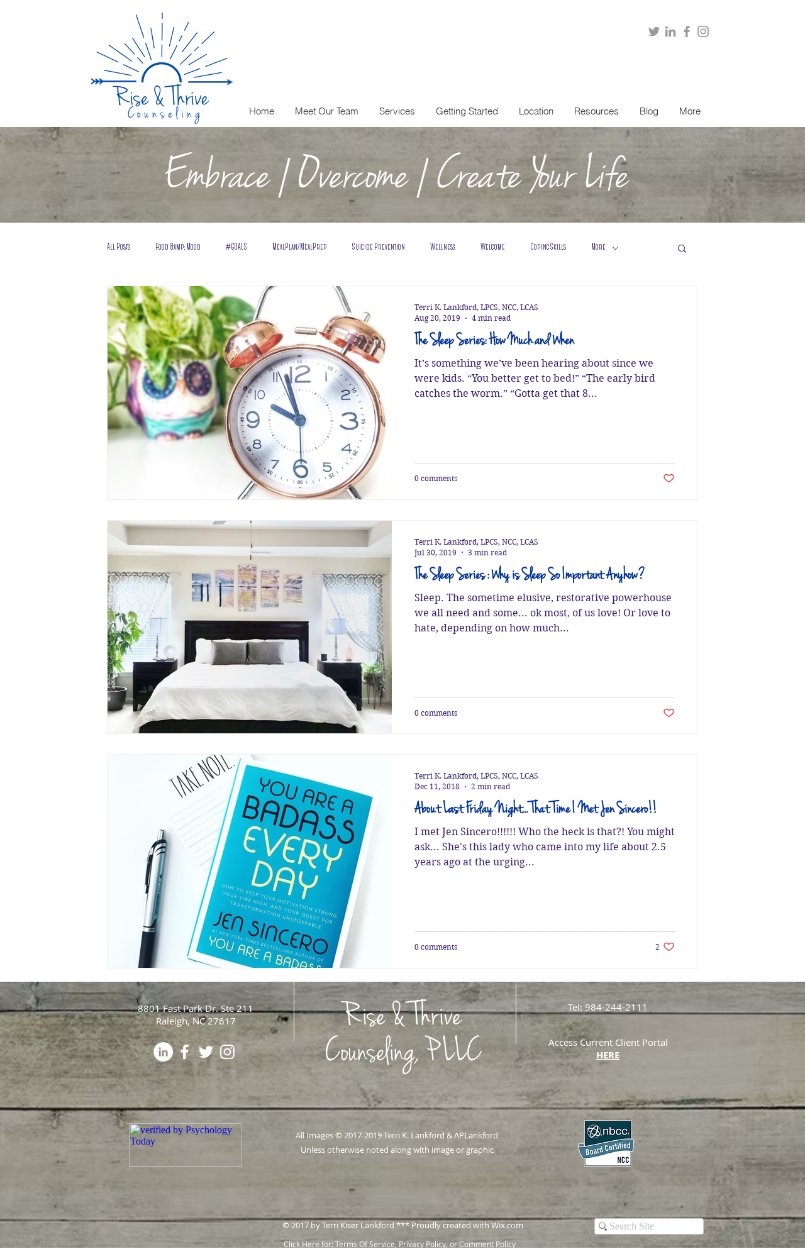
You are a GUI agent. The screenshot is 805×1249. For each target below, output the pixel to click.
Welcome (492, 247)
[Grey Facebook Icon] (686, 31)
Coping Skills (548, 247)
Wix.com (507, 1225)
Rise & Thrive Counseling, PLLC (402, 1033)
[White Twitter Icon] (206, 1052)
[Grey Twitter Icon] (654, 31)
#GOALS (236, 247)
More (598, 247)
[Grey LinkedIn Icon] (670, 31)
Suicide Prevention (378, 247)
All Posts (118, 247)
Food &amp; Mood (178, 247)
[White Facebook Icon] (184, 1052)
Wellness (442, 247)
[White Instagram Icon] (227, 1052)
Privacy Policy (422, 1244)
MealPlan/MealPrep (299, 247)
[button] (397, 111)
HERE (607, 1055)
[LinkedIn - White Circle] (163, 1052)
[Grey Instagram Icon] (703, 31)
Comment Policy (487, 1244)
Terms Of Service (365, 1244)
